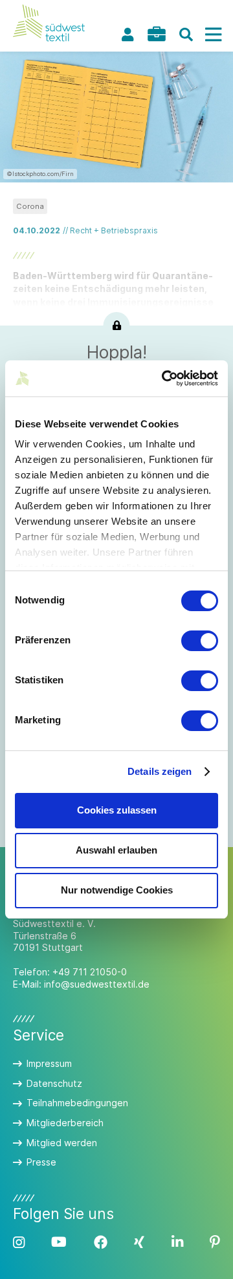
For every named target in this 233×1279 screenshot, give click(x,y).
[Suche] (186, 34)
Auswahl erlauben (116, 850)
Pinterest (215, 1242)
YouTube (59, 1242)
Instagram (19, 1242)
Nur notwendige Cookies (117, 889)
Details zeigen (160, 771)
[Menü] (213, 34)
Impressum (49, 1063)
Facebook (100, 1242)
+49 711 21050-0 (89, 971)
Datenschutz (54, 1083)
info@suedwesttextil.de (97, 984)
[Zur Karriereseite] (157, 33)
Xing (139, 1242)
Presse (41, 1162)
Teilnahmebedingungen (77, 1102)
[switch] (199, 640)
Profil (127, 34)
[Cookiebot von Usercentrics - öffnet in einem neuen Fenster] (164, 378)
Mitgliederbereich (65, 1122)
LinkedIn (177, 1242)
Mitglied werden (62, 1142)
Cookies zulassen (117, 810)
